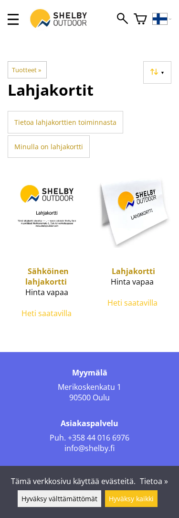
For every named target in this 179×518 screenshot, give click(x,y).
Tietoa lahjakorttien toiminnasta (65, 122)
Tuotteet (26, 70)
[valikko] (13, 19)
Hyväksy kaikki (131, 498)
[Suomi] (162, 19)
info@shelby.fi (89, 448)
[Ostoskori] (140, 19)
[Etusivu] (63, 27)
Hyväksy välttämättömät (59, 498)
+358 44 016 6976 (98, 437)
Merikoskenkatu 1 (89, 387)
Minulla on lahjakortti (48, 146)
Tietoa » (154, 481)
